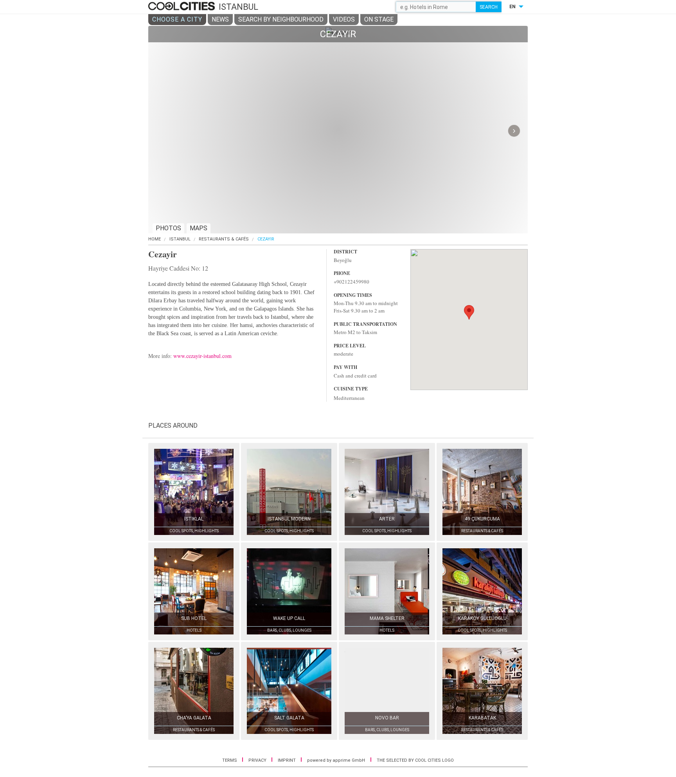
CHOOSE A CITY (177, 19)
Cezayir (265, 239)
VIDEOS (344, 19)
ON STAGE (379, 19)
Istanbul (180, 239)
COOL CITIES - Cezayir (182, 7)
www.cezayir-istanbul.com (202, 356)
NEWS (220, 19)
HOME (154, 239)
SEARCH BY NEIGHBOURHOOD (281, 19)
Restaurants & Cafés (224, 239)
